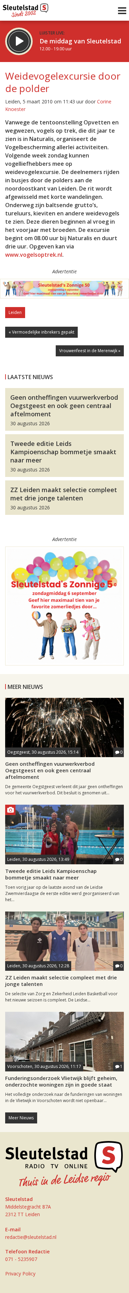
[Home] (25, 8)
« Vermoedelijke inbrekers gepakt (41, 332)
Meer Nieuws (21, 1118)
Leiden (15, 312)
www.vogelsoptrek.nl (33, 254)
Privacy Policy (20, 1273)
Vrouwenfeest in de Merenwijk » (89, 351)
